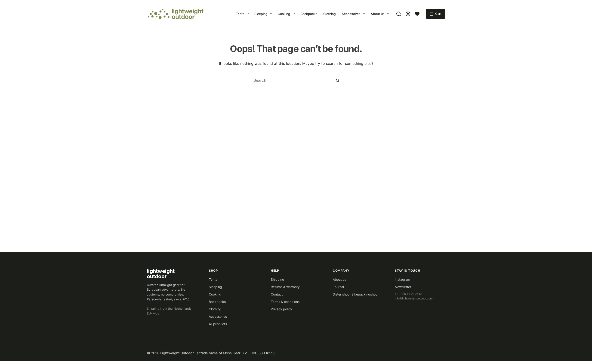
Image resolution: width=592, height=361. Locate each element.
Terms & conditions (285, 302)
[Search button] (337, 80)
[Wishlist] (417, 14)
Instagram (402, 279)
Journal (338, 287)
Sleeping (261, 14)
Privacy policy (281, 309)
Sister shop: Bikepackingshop (355, 294)
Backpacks (309, 14)
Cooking (284, 14)
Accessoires (351, 14)
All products (218, 324)
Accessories (218, 316)
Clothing (329, 14)
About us (378, 14)
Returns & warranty (285, 287)
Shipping (277, 279)
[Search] (398, 14)
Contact (277, 294)
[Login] (408, 14)
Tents (240, 14)
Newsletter (403, 287)
